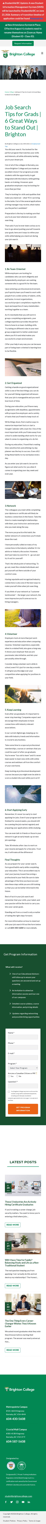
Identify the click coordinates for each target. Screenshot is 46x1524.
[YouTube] (23, 1502)
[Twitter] (11, 1502)
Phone (11, 1043)
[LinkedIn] (29, 1502)
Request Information (23, 43)
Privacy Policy (22, 1521)
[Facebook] (6, 1502)
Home (7, 92)
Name (11, 1033)
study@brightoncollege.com (18, 1496)
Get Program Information (23, 1109)
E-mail (11, 1053)
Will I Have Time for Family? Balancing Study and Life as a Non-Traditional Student (22, 1263)
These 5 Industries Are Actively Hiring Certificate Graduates (20, 1203)
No (20, 1076)
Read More (13, 1225)
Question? (13, 1081)
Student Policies (9, 1521)
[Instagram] (17, 1502)
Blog (11, 92)
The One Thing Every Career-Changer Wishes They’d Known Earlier (20, 1323)
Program (12, 1063)
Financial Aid (36, 18)
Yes (12, 1076)
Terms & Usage (34, 1521)
